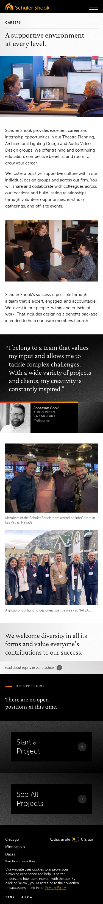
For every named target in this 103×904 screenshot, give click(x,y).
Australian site (60, 840)
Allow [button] (27, 897)
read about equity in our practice (29, 668)
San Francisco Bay (20, 862)
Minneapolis (15, 847)
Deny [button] (10, 897)
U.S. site (87, 840)
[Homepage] (27, 6)
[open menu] (93, 7)
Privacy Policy (55, 888)
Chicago (12, 840)
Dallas (10, 854)
